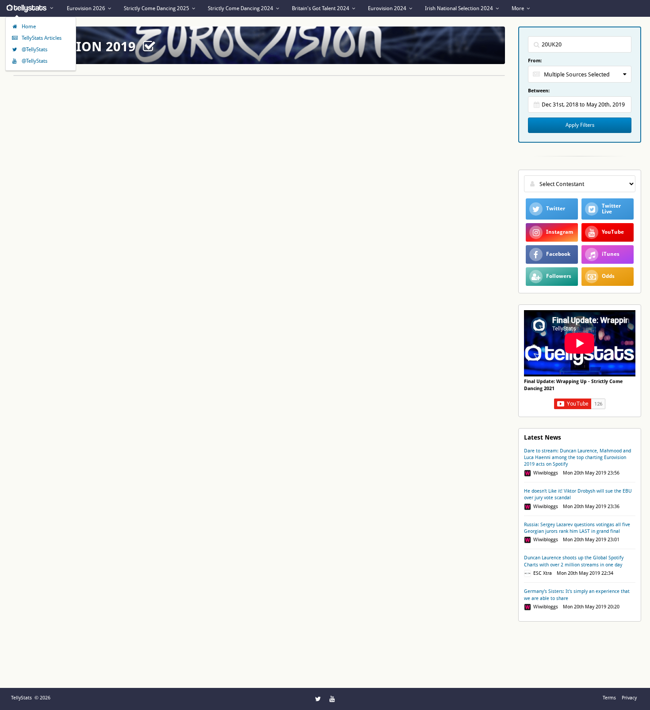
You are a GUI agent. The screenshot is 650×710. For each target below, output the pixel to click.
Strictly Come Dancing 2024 (241, 8)
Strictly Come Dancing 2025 (157, 8)
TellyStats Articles (40, 38)
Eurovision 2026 (87, 8)
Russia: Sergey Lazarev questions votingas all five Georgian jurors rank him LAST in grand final (577, 528)
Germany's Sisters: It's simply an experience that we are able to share (577, 595)
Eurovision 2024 (388, 8)
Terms (609, 698)
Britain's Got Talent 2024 (321, 8)
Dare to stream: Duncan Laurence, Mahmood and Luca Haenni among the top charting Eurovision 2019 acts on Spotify (577, 457)
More (518, 8)
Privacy (629, 698)
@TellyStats (33, 49)
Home (28, 26)
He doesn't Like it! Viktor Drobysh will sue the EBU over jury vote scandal (578, 494)
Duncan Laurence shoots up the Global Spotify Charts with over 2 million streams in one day (573, 561)
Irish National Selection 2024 (459, 8)
